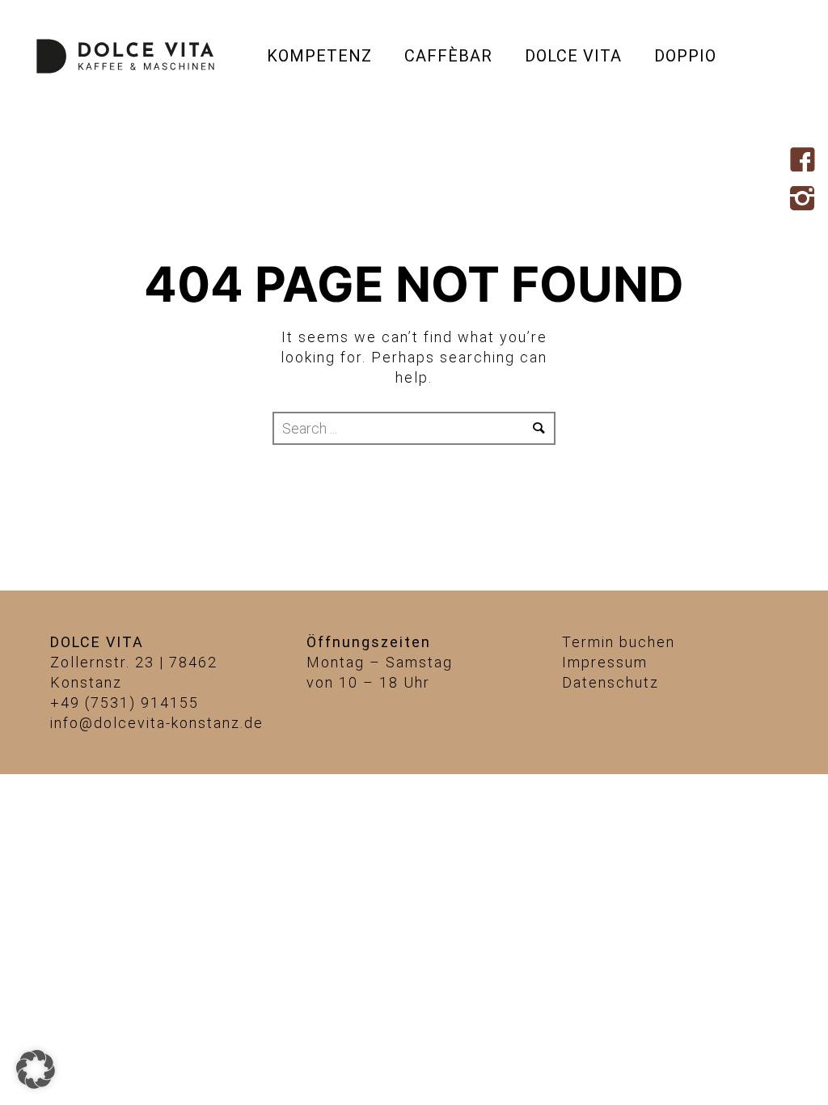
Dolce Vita (573, 56)
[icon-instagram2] (806, 199)
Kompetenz (319, 56)
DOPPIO (685, 56)
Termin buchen (618, 641)
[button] (35, 1069)
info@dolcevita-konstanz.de (157, 722)
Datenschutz (610, 682)
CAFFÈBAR (448, 56)
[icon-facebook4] (806, 161)
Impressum (605, 662)
